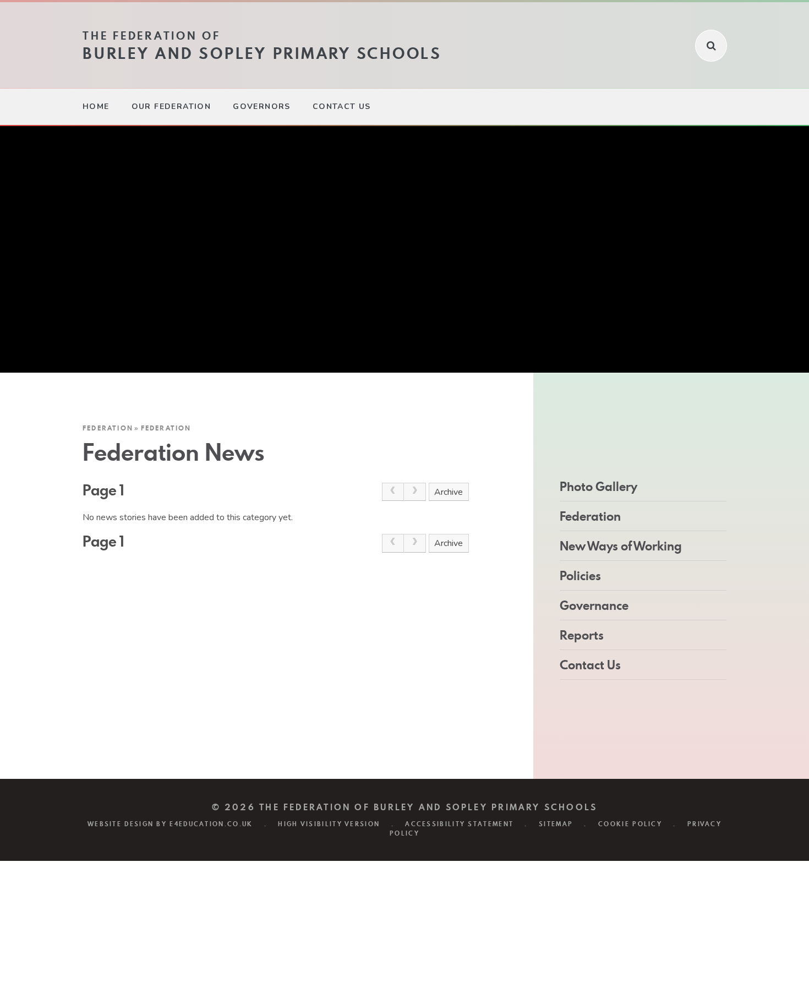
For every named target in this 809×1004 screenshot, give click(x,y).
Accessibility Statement (459, 824)
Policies (580, 576)
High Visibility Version (329, 824)
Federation (108, 428)
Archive (448, 492)
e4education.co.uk (211, 824)
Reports (582, 635)
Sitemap (556, 824)
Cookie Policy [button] (630, 824)
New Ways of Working (621, 546)
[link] (393, 492)
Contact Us (590, 665)
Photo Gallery (598, 486)
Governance (594, 605)
